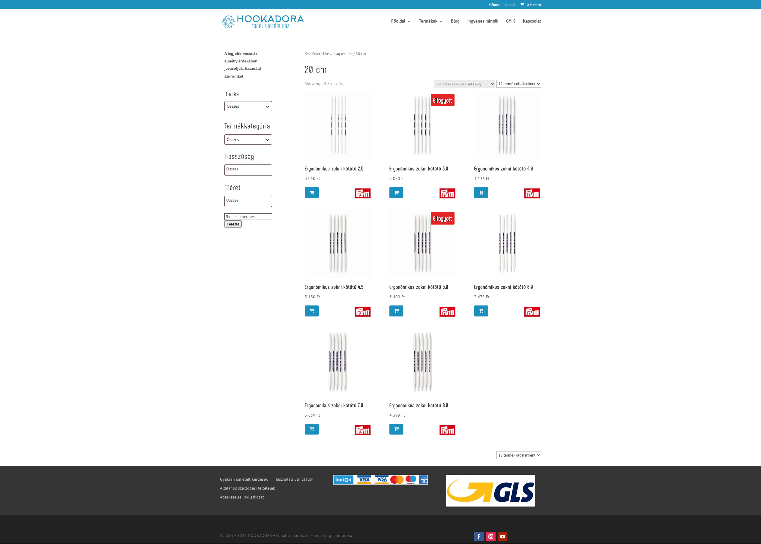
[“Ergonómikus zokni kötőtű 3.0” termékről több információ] (396, 192)
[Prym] (363, 194)
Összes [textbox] (233, 106)
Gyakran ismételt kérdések (244, 479)
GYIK (510, 21)
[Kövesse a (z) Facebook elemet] (479, 536)
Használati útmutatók (293, 479)
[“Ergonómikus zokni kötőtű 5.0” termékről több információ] (396, 310)
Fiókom (494, 5)
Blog (455, 21)
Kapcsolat (532, 21)
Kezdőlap (312, 53)
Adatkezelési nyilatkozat (242, 497)
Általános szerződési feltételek (247, 488)
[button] (312, 192)
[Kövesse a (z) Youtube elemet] (502, 536)
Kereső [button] (510, 5)
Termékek (428, 21)
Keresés (233, 224)
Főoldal (398, 21)
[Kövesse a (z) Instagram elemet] (491, 536)
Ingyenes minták (482, 21)
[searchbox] (250, 169)
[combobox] (248, 106)
